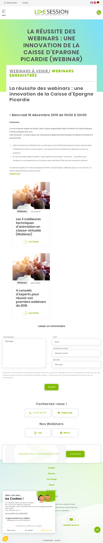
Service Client (12, 3)
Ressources (52, 490)
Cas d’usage (51, 479)
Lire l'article (34, 241)
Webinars (22, 211)
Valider (51, 387)
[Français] (91, 3)
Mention (58, 540)
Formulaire (66, 413)
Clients (52, 485)
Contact (25, 3)
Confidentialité (48, 540)
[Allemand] (98, 3)
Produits (51, 468)
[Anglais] (95, 3)
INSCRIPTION (14, 174)
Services (51, 473)
